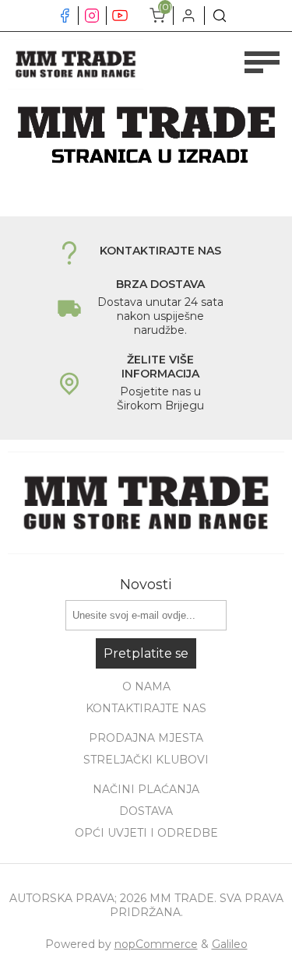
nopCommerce (156, 944)
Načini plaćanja (146, 789)
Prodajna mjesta (146, 738)
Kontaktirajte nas (146, 708)
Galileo (230, 944)
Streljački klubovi (146, 760)
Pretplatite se (146, 653)
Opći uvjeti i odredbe (146, 833)
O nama (146, 686)
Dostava (146, 811)
